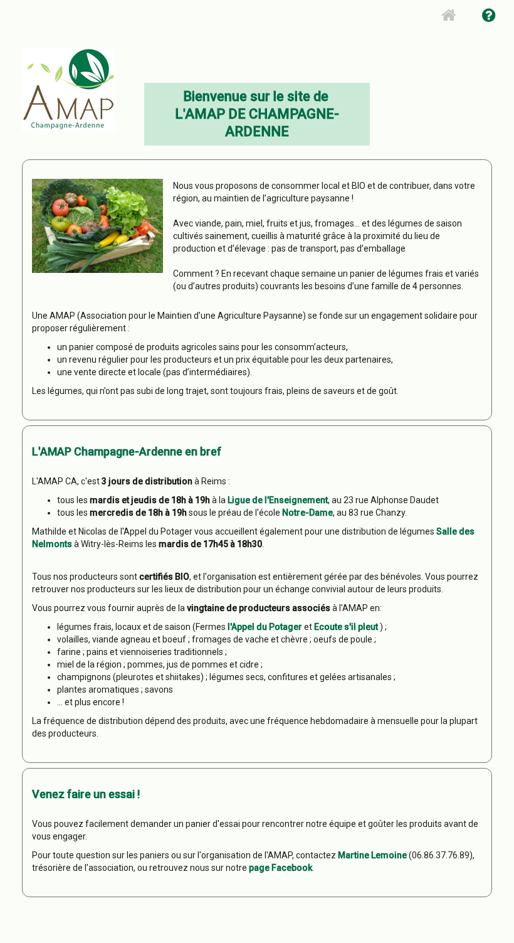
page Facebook (280, 868)
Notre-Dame (307, 513)
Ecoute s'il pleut (346, 627)
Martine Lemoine (372, 855)
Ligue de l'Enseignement (278, 500)
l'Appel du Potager (265, 627)
